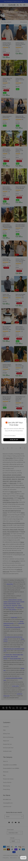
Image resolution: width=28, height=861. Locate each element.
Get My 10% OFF (14, 439)
